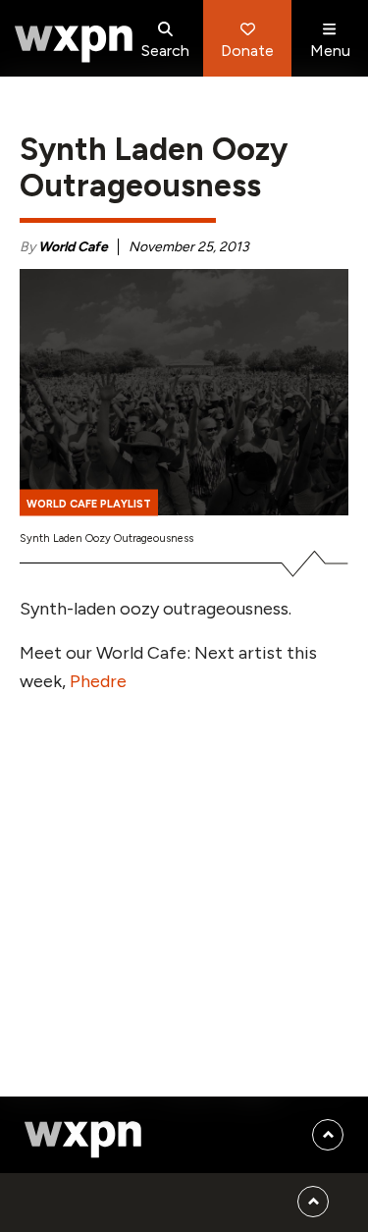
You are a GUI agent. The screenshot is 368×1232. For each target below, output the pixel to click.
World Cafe (73, 247)
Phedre (98, 681)
